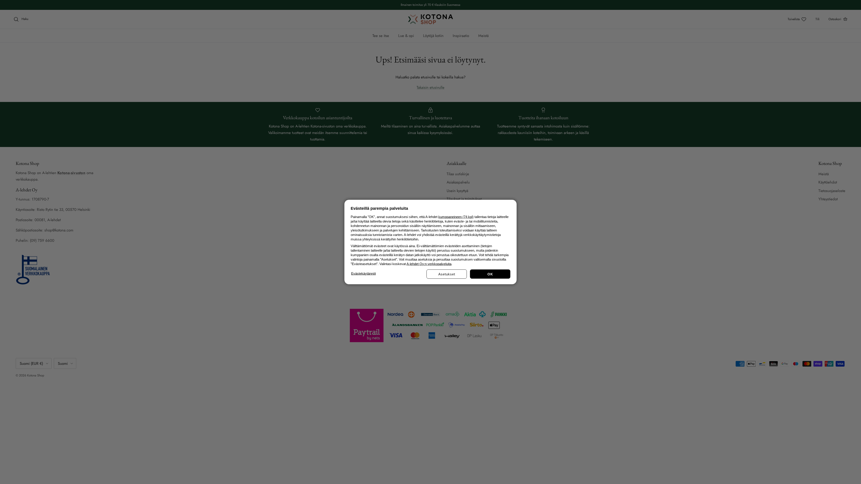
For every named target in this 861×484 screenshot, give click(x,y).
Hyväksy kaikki (490, 274)
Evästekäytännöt (363, 273)
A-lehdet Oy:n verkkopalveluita (429, 264)
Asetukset (446, 274)
